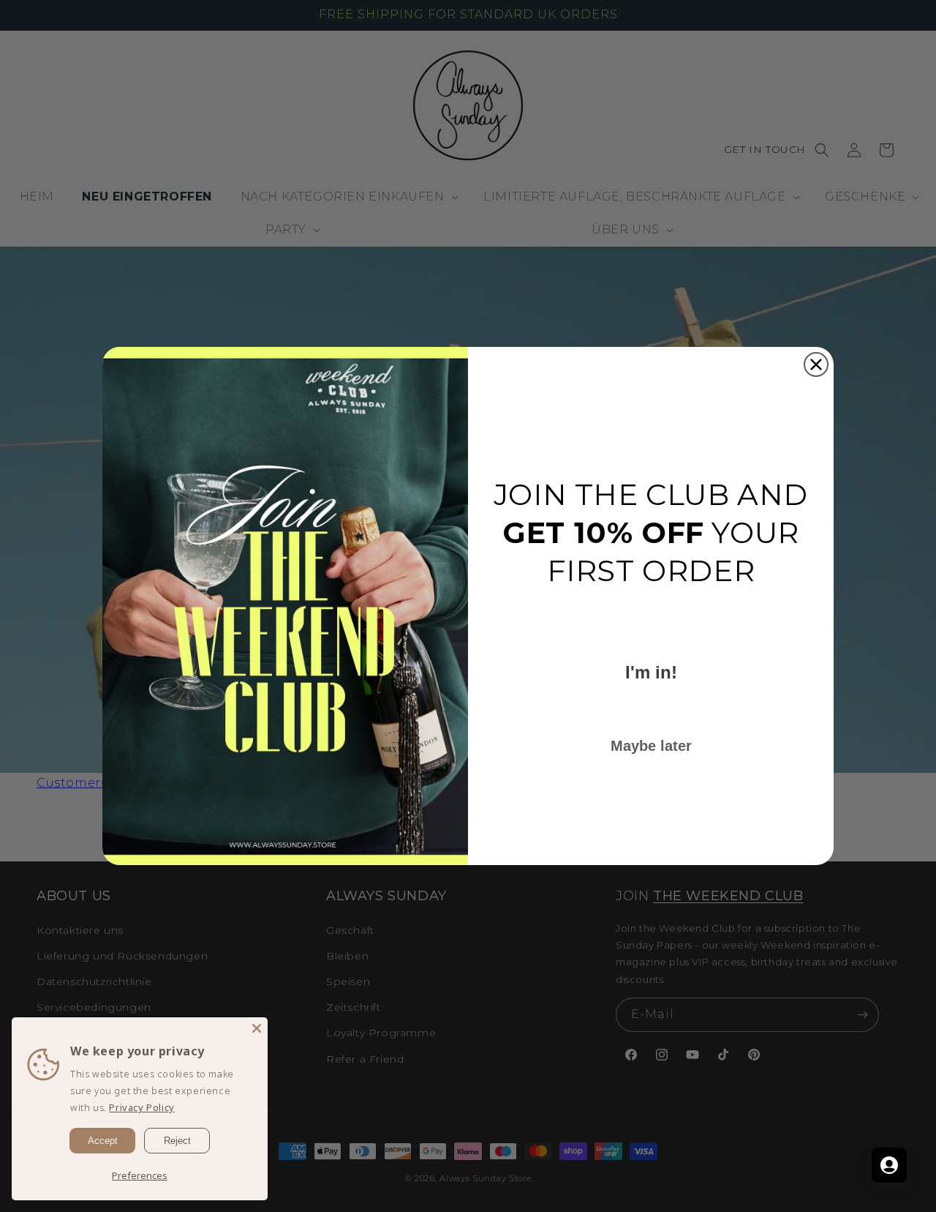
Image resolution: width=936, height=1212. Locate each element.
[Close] (256, 1028)
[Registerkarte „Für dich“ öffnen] (889, 1165)
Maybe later (651, 746)
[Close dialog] (816, 364)
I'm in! (651, 672)
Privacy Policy (141, 1107)
